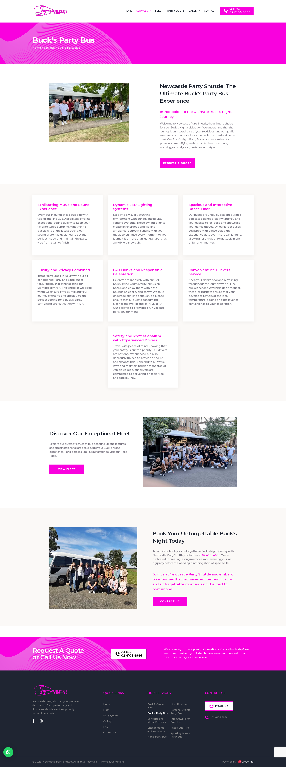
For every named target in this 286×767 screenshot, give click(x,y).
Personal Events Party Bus (180, 711)
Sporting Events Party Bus (180, 735)
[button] (8, 752)
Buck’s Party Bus (157, 713)
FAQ (105, 726)
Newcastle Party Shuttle (57, 761)
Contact (210, 10)
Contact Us (110, 732)
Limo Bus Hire (179, 704)
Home (128, 10)
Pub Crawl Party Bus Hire (180, 720)
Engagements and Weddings (156, 729)
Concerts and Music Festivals (156, 720)
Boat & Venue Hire (155, 706)
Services (142, 10)
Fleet (159, 10)
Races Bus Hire (179, 727)
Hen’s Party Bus (157, 736)
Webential (248, 761)
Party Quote (176, 10)
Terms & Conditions (112, 761)
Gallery (194, 10)
